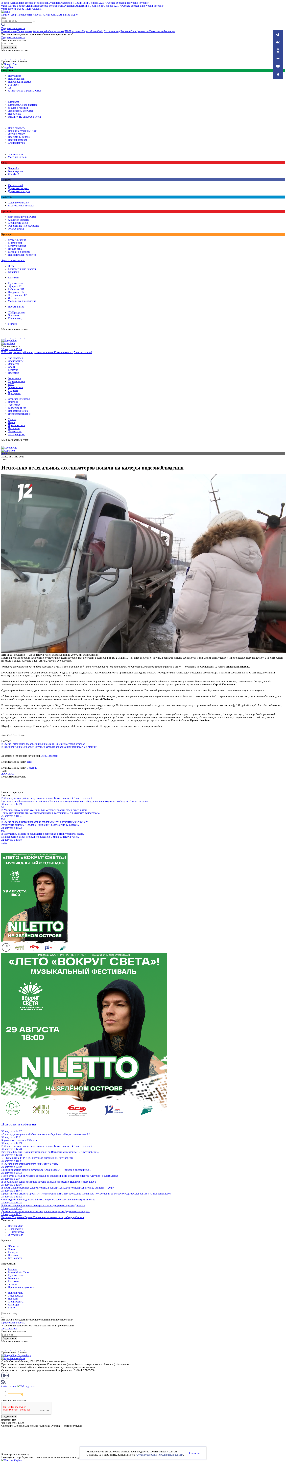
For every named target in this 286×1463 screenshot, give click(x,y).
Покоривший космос (19, 81)
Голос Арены (15, 171)
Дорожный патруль (19, 191)
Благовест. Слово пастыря (22, 104)
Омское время (16, 228)
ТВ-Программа (73, 31)
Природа (13, 401)
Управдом (13, 84)
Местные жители (17, 157)
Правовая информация (162, 31)
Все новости (15, 1258)
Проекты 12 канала (19, 136)
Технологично (16, 154)
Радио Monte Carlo (92, 31)
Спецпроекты (51, 14)
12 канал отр (15, 318)
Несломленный (16, 78)
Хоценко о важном (18, 202)
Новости (37, 14)
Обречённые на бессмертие (23, 225)
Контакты (143, 31)
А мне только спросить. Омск (24, 90)
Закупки (12, 1284)
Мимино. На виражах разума (24, 116)
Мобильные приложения (22, 301)
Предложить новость (13, 28)
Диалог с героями (18, 107)
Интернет (13, 298)
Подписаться (9, 47)
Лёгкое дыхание (17, 239)
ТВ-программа (16, 1231)
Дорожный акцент (18, 188)
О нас (133, 31)
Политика (13, 372)
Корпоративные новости (22, 269)
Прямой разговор (17, 139)
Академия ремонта (18, 219)
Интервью (14, 428)
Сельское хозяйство (19, 398)
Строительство (16, 381)
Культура (13, 369)
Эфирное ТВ (15, 286)
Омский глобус (16, 133)
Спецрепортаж (16, 142)
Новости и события (18, 1124)
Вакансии (13, 272)
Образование (15, 387)
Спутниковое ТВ (17, 295)
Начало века (15, 248)
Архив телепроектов (13, 260)
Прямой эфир (9, 14)
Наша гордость (16, 127)
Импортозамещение (19, 413)
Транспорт (14, 404)
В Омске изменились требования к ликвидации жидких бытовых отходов (43, 743)
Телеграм (32, 767)
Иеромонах (14, 113)
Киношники (15, 242)
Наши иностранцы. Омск (22, 130)
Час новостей (40, 31)
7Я (9, 87)
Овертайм (13, 168)
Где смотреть (15, 283)
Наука (11, 422)
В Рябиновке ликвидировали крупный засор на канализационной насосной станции (49, 746)
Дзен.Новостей (49, 755)
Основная (13, 315)
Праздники (14, 393)
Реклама (125, 31)
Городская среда (17, 407)
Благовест (13, 101)
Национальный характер (22, 254)
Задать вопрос (9, 1328)
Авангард (64, 14)
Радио (74, 14)
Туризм (12, 419)
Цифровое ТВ (16, 292)
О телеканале (15, 1234)
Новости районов (18, 410)
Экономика (14, 378)
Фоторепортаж (16, 434)
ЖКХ (11, 384)
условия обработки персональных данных (159, 1454)
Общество (13, 363)
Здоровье (13, 390)
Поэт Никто (15, 75)
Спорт (11, 366)
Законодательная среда (21, 205)
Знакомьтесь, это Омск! (21, 110)
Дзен (29, 761)
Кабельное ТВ (16, 289)
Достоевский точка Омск (22, 216)
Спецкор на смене (18, 222)
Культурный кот (17, 245)
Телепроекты (24, 14)
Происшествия (16, 425)
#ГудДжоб (13, 174)
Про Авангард (112, 31)
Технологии (15, 431)
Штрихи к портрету (19, 251)
